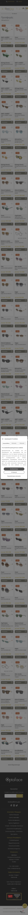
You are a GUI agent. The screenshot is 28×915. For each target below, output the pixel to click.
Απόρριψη (14, 472)
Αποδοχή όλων (14, 469)
